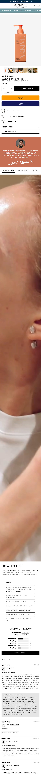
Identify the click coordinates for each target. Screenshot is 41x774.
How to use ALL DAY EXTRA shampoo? (19, 605)
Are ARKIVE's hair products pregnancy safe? (19, 619)
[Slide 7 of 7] (35, 70)
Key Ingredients (9, 131)
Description (7, 127)
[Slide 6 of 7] (30, 70)
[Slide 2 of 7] (10, 70)
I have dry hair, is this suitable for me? (18, 614)
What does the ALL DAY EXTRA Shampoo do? (16, 596)
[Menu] (2, 5)
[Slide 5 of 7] (25, 70)
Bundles (28, 10)
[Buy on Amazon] (20, 97)
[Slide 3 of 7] (15, 70)
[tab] (8, 171)
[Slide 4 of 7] (20, 70)
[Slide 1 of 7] (6, 70)
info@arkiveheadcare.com (16, 712)
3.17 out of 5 (25, 632)
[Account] (34, 5)
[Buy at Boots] (20, 103)
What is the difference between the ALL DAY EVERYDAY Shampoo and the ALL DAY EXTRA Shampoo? (19, 589)
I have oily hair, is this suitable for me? (18, 610)
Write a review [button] (20, 653)
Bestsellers (18, 10)
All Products (6, 10)
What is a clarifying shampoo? (16, 601)
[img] (6, 665)
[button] (6, 76)
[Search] (6, 5)
